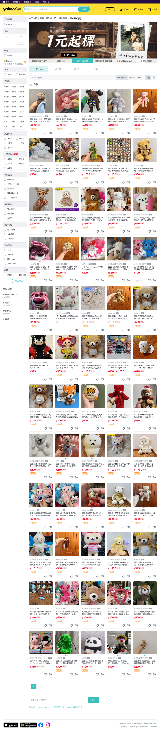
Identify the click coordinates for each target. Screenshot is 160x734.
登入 (110, 9)
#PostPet (32, 707)
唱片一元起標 (82, 60)
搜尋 (93, 699)
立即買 (57, 69)
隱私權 (132, 726)
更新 (154, 723)
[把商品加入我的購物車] (50, 132)
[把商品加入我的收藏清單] (45, 132)
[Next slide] (51, 101)
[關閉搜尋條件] (34, 9)
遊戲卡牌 (61, 60)
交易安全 (153, 726)
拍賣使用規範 (143, 726)
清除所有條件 (19, 281)
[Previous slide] (30, 101)
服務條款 (124, 726)
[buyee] (15, 62)
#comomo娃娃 (44, 707)
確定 (21, 42)
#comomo (67, 707)
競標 (76, 69)
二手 (95, 69)
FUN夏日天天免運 (124, 60)
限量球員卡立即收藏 (103, 60)
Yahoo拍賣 (12, 9)
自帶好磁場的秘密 (39, 60)
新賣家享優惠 (146, 60)
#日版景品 (56, 707)
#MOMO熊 (77, 707)
